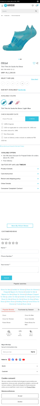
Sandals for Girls (24, 297)
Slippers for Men (6, 294)
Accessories (6, 15)
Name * (3, 248)
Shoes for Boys (28, 299)
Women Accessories (15, 15)
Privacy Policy (31, 387)
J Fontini (18, 304)
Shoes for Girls (17, 299)
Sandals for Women (18, 290)
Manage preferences (8, 391)
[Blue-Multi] (11, 102)
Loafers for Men (12, 297)
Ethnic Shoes (10, 301)
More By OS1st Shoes (20, 226)
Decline (20, 402)
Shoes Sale (26, 304)
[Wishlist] (34, 63)
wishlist (33, 5)
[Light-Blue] (4, 102)
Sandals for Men (30, 292)
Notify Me (22, 90)
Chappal (6, 292)
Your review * (5, 265)
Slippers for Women (17, 292)
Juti (32, 297)
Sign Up (33, 352)
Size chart (34, 79)
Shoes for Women (32, 290)
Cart (37, 5)
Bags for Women (19, 294)
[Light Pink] (18, 102)
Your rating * (5, 239)
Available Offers (8, 153)
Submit (6, 278)
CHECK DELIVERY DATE (9, 114)
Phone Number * (7, 256)
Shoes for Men (5, 290)
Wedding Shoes (21, 301)
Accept (20, 396)
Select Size (7, 78)
